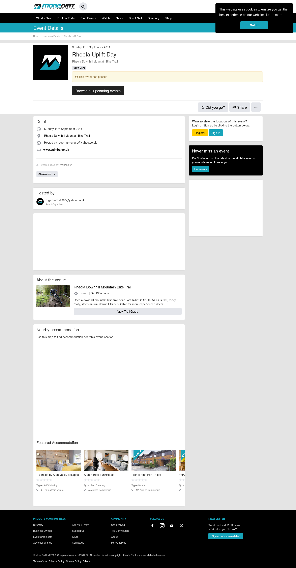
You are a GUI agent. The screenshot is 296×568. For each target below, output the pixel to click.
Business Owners (42, 530)
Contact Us (78, 542)
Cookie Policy (73, 561)
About (114, 536)
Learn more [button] (274, 15)
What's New (43, 18)
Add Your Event (80, 524)
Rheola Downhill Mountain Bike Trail (95, 61)
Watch (106, 18)
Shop (168, 18)
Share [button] (241, 107)
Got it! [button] (254, 25)
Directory (153, 18)
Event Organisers (42, 536)
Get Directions (100, 293)
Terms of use (40, 561)
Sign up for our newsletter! (226, 536)
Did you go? (215, 107)
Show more (45, 174)
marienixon (66, 164)
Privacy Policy (56, 561)
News (119, 18)
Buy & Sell (135, 18)
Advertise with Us (42, 542)
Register (200, 133)
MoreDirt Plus (118, 542)
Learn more (200, 169)
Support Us (78, 530)
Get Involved (118, 524)
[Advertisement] (109, 242)
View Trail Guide (127, 311)
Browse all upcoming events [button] (98, 90)
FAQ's (75, 536)
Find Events (88, 18)
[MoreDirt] (54, 6)
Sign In (215, 133)
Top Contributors (120, 530)
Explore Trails (66, 18)
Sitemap (87, 561)
